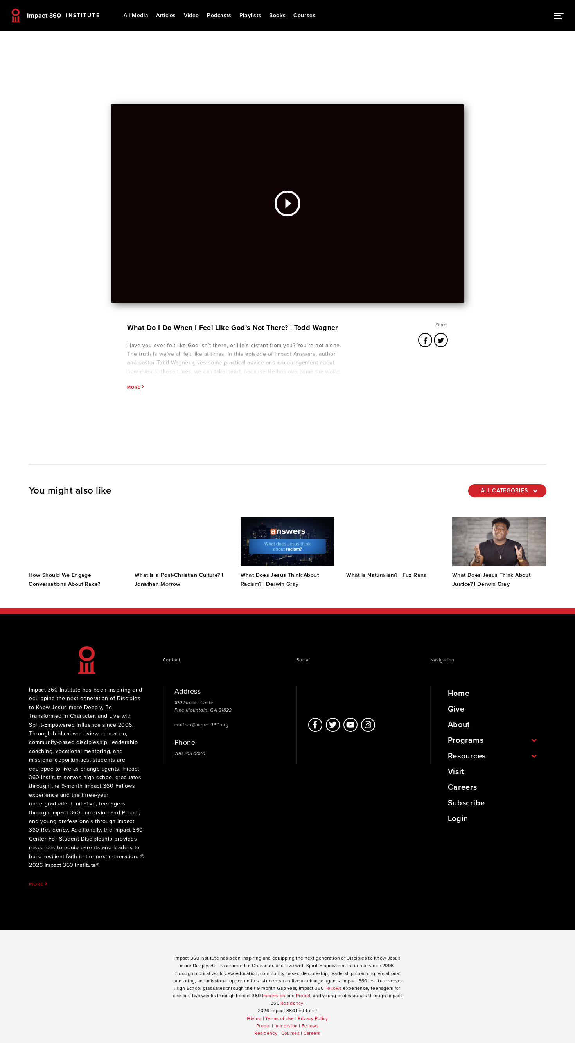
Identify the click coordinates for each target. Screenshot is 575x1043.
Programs (466, 740)
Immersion (274, 995)
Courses (304, 15)
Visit (456, 771)
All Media (136, 15)
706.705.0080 (189, 753)
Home (459, 693)
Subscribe (466, 803)
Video (191, 15)
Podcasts (219, 15)
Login (458, 818)
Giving (254, 1018)
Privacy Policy (313, 1018)
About (459, 725)
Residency (291, 1003)
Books (277, 15)
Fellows (333, 988)
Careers (462, 787)
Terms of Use (279, 1018)
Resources (467, 756)
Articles (166, 15)
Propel (303, 995)
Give (456, 709)
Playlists (250, 15)
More (37, 883)
